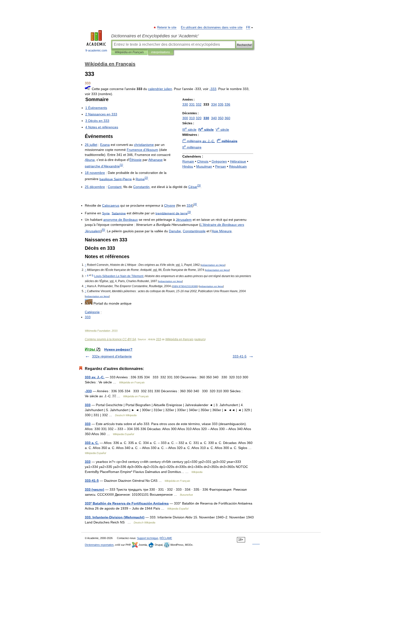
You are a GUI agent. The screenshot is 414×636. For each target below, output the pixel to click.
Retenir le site (167, 27)
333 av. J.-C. (94, 377)
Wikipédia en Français (129, 52)
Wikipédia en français (179, 339)
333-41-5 (240, 356)
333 (158, 339)
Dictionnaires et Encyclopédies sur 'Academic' (155, 36)
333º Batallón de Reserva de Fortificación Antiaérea (127, 503)
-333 (88, 391)
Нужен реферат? (118, 349)
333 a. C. (92, 443)
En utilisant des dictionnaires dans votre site (211, 27)
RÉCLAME (166, 538)
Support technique (147, 538)
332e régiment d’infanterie (112, 356)
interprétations (160, 52)
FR (248, 27)
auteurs (200, 339)
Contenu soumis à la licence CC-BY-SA (110, 339)
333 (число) (94, 489)
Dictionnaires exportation (99, 544)
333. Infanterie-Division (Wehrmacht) (114, 517)
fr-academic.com (96, 50)
